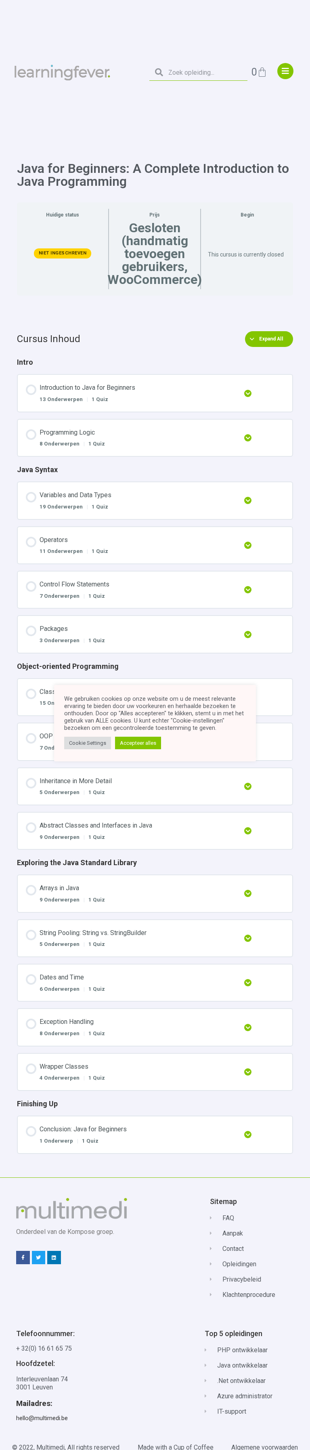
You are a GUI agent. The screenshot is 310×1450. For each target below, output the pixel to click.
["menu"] (285, 71)
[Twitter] (39, 1258)
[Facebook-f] (23, 1258)
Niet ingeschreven (63, 253)
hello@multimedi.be (42, 1418)
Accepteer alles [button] (138, 743)
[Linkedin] (54, 1258)
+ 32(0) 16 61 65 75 (44, 1348)
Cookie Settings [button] (87, 743)
